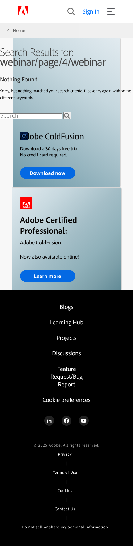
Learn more (47, 276)
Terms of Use (65, 472)
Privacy (65, 454)
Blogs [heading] (66, 307)
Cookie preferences (66, 399)
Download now (48, 173)
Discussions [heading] (66, 353)
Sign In (91, 11)
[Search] (67, 115)
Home (19, 30)
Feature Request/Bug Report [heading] (66, 376)
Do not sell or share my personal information (65, 527)
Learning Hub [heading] (66, 322)
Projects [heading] (67, 337)
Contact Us (65, 508)
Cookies (65, 490)
